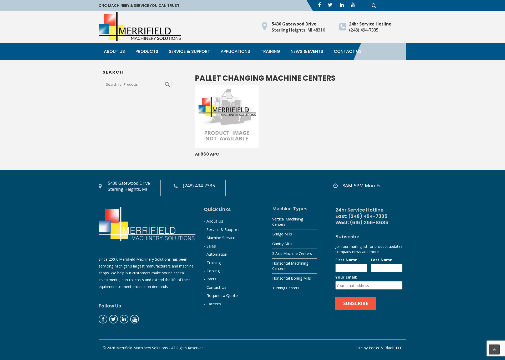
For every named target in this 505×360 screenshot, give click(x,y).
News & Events (307, 51)
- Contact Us (215, 287)
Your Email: (346, 277)
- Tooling (212, 270)
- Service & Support (221, 229)
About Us (114, 51)
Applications (235, 51)
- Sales (210, 246)
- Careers (212, 303)
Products (146, 51)
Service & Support (189, 51)
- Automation (215, 254)
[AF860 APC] (227, 116)
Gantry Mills (282, 243)
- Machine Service (219, 237)
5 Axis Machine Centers (292, 253)
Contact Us (348, 51)
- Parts (210, 278)
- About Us (213, 221)
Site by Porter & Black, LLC (379, 347)
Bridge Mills (282, 234)
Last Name (381, 259)
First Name (346, 259)
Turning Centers (285, 287)
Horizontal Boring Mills (291, 278)
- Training (212, 262)
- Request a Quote (221, 295)
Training (270, 51)
